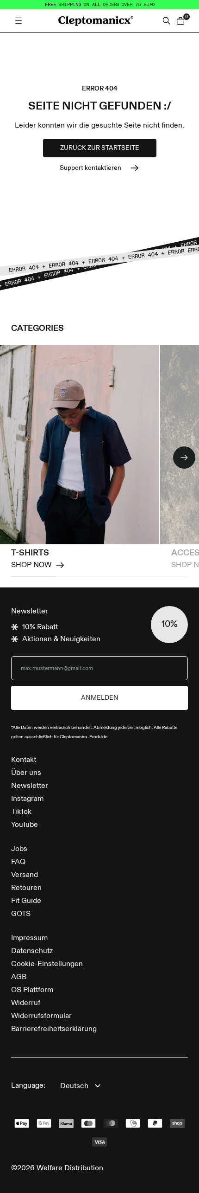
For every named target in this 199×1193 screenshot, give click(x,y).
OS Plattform (32, 990)
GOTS (21, 914)
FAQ (18, 862)
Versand (24, 875)
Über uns (26, 773)
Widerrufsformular (41, 1016)
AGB (18, 977)
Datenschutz (32, 951)
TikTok (21, 812)
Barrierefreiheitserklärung (54, 1029)
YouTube (24, 825)
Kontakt (23, 760)
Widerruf (25, 1003)
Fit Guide (26, 901)
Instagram (27, 799)
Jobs (19, 849)
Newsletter (29, 786)
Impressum (29, 938)
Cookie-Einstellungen (47, 964)
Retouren (26, 888)
